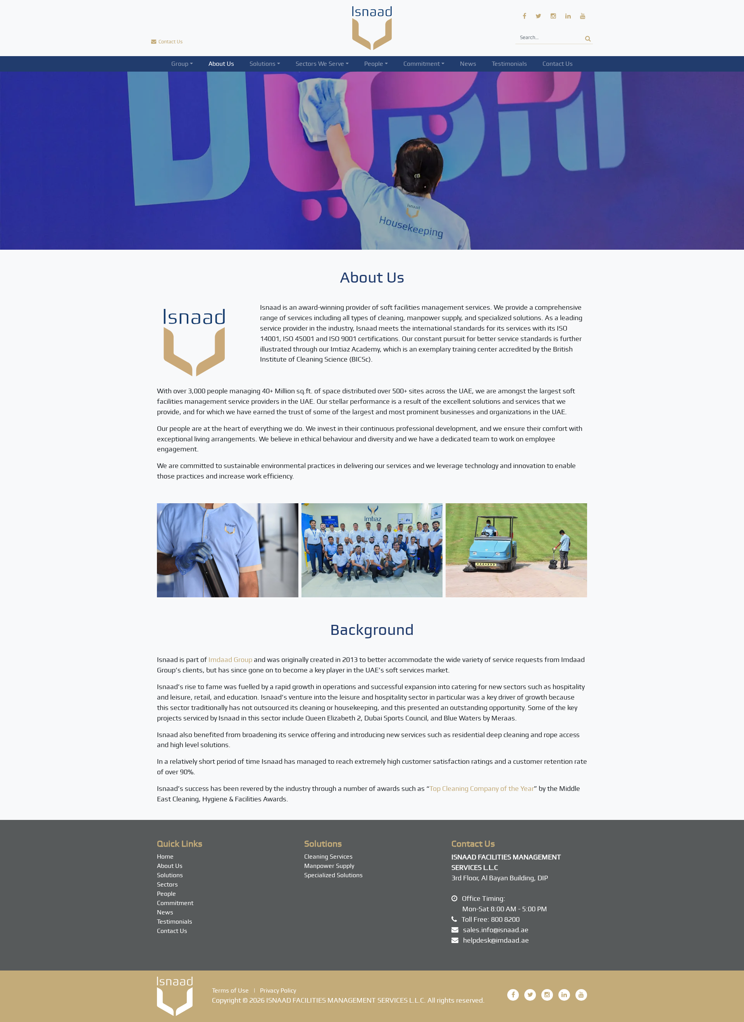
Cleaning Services (328, 856)
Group (179, 63)
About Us (221, 63)
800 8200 (505, 919)
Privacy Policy (278, 990)
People (373, 63)
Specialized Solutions (333, 875)
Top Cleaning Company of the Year (481, 788)
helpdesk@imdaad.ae (496, 940)
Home (165, 856)
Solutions (263, 63)
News (468, 63)
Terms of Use (230, 990)
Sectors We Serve (320, 63)
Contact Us (557, 63)
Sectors (167, 884)
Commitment (421, 63)
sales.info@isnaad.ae (496, 930)
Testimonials (509, 63)
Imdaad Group (230, 659)
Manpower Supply (329, 865)
